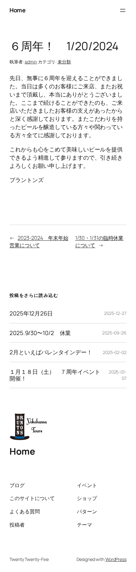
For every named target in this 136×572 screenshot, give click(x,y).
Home (17, 10)
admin (31, 62)
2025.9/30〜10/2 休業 (40, 333)
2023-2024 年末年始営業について (38, 241)
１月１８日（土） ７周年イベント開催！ (54, 375)
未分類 (64, 62)
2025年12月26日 (31, 313)
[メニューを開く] (123, 10)
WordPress (116, 559)
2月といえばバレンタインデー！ (50, 352)
